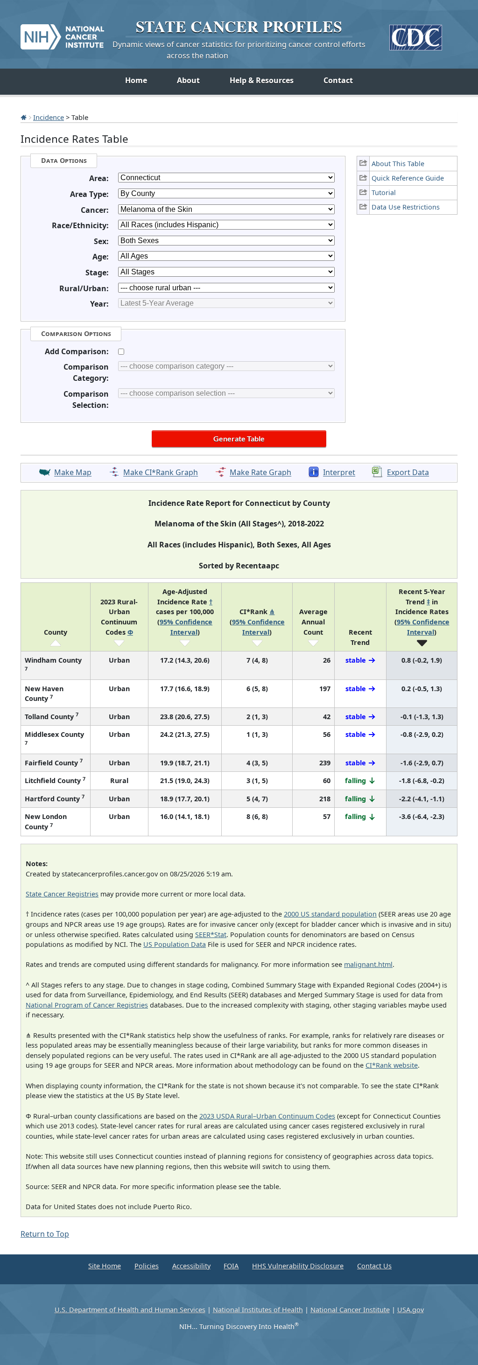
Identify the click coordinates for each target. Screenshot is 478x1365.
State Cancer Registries (62, 893)
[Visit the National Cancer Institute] (62, 33)
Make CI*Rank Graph (160, 473)
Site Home (104, 1265)
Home (136, 80)
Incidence (48, 117)
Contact (338, 80)
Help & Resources (262, 80)
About (188, 80)
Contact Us (374, 1265)
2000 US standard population (330, 914)
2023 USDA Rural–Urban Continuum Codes (267, 1116)
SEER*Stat (210, 934)
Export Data (408, 473)
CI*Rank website (392, 1065)
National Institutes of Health (258, 1309)
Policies (146, 1265)
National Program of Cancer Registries (87, 1005)
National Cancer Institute (350, 1309)
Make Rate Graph (260, 473)
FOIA (231, 1265)
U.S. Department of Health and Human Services (130, 1309)
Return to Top (45, 1234)
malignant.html (368, 964)
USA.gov (410, 1309)
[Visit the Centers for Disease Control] (415, 34)
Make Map (72, 473)
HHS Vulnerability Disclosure (298, 1265)
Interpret (339, 473)
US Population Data (174, 944)
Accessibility (191, 1265)
